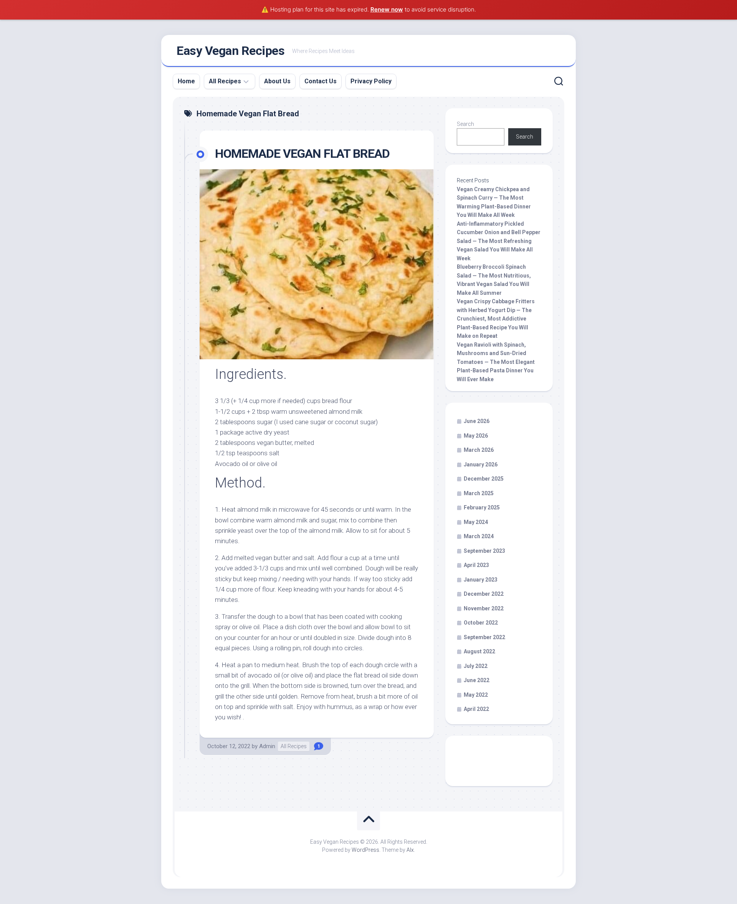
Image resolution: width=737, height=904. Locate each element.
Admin (267, 746)
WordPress (365, 850)
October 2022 (481, 623)
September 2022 (484, 637)
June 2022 (476, 680)
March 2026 (479, 450)
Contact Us (320, 81)
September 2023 (484, 551)
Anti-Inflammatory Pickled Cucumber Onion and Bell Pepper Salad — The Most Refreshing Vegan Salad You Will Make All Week (498, 241)
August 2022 (479, 651)
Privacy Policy (371, 81)
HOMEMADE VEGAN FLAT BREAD (302, 153)
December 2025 (484, 479)
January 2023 (480, 580)
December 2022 (484, 594)
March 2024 (479, 536)
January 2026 (480, 464)
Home (186, 81)
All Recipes (225, 81)
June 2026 (476, 421)
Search (465, 124)
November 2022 (484, 608)
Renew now (386, 9)
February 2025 (482, 507)
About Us (277, 81)
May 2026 (476, 436)
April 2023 (476, 565)
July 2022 (475, 666)
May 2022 (476, 695)
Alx (410, 850)
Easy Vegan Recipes (230, 50)
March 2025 (479, 493)
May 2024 (476, 522)
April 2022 (476, 709)
